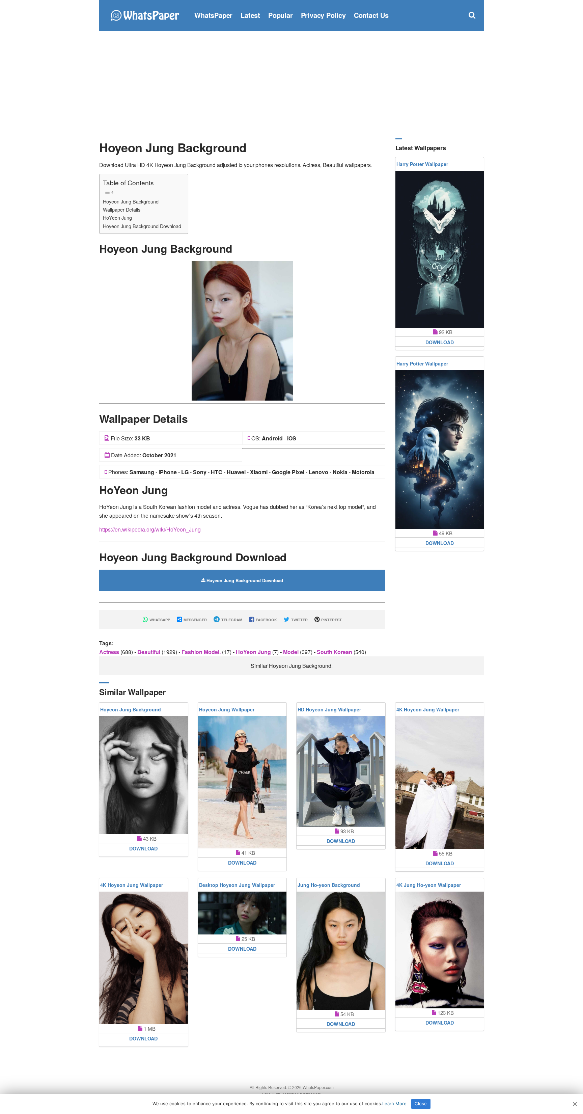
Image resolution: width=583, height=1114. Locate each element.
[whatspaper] (145, 14)
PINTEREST (331, 619)
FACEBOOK (266, 619)
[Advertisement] (291, 84)
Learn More (394, 1103)
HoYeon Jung (117, 217)
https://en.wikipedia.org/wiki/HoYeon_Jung (150, 529)
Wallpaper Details (121, 209)
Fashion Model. (202, 652)
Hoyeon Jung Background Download (142, 225)
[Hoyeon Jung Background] (242, 330)
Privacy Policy (323, 15)
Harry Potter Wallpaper (422, 164)
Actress (109, 652)
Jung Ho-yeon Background (329, 884)
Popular (280, 15)
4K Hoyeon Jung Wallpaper (427, 709)
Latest (250, 15)
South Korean (335, 652)
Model (291, 652)
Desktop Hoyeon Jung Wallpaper (237, 884)
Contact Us (371, 15)
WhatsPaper (213, 15)
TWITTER (299, 619)
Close (421, 1103)
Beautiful (149, 652)
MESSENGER (195, 619)
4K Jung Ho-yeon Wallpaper (428, 884)
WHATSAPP (159, 619)
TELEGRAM (231, 619)
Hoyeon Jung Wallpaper (226, 709)
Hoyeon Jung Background (131, 201)
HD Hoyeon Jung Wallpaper (329, 709)
